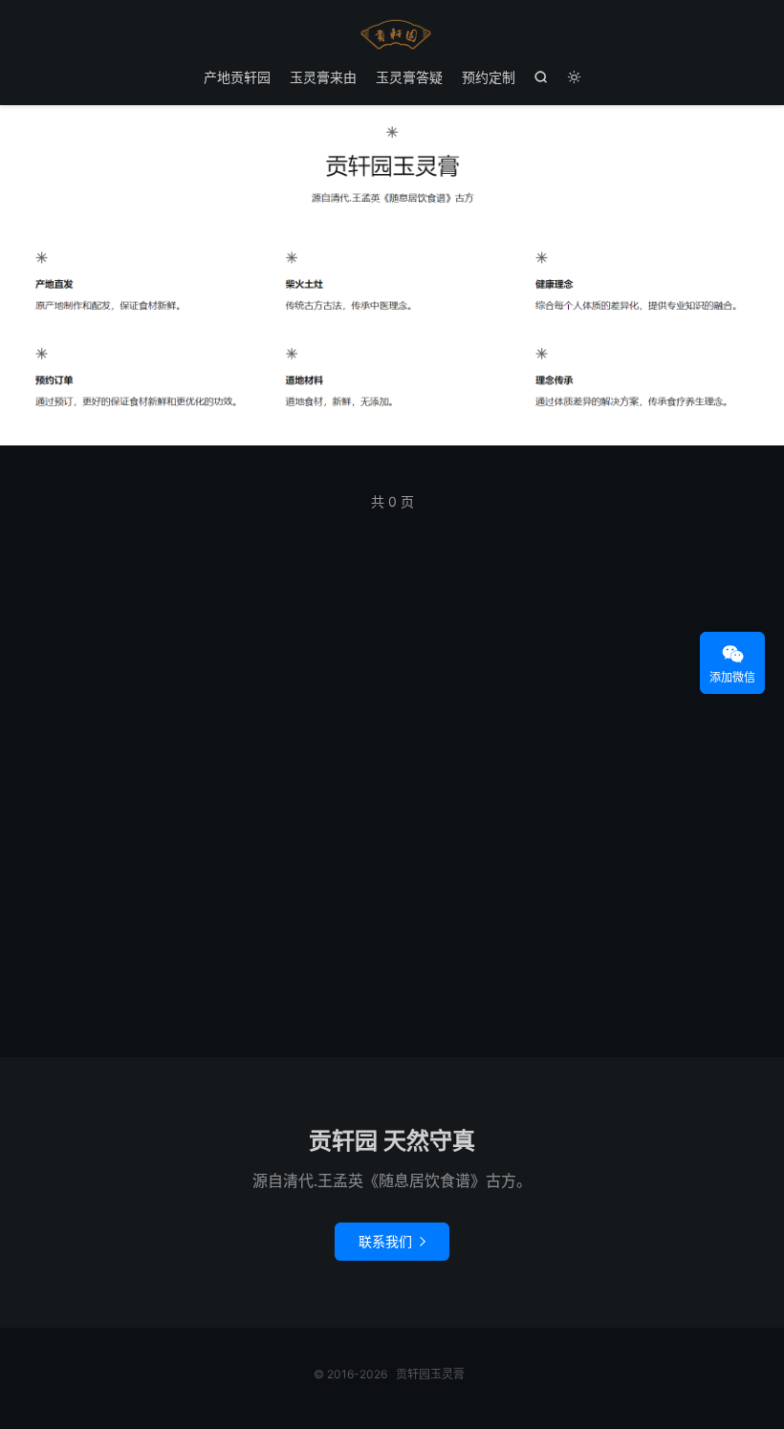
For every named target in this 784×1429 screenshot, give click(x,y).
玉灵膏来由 (323, 77)
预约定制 (488, 77)
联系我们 (392, 1241)
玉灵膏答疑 (409, 77)
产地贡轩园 (237, 77)
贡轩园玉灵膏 (392, 34)
